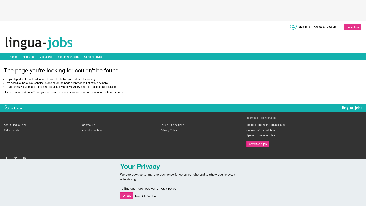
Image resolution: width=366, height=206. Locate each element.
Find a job (28, 57)
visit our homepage (87, 92)
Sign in (303, 26)
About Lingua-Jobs (15, 125)
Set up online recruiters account (265, 124)
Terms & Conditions (172, 125)
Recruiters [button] (352, 27)
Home (13, 57)
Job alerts (46, 57)
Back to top (16, 108)
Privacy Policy (168, 130)
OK (128, 196)
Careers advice (93, 57)
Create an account (325, 26)
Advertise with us (92, 130)
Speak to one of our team (261, 135)
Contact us (88, 125)
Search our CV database (261, 130)
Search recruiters (68, 57)
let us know (56, 87)
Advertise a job (258, 144)
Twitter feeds (11, 130)
